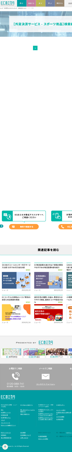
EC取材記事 (4, 415)
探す (41, 3)
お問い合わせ (24, 438)
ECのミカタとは (6, 432)
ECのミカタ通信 (43, 439)
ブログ (3, 420)
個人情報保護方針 (6, 438)
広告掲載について (25, 435)
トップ (1, 8)
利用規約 (3, 435)
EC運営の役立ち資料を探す (63, 413)
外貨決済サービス (22, 8)
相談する (31, 3)
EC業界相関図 (42, 436)
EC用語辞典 (59, 419)
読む (22, 3)
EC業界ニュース (6, 412)
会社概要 (23, 432)
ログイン (69, 432)
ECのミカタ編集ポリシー (8, 425)
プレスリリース (5, 423)
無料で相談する (26, 226)
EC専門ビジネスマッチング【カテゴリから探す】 (45, 414)
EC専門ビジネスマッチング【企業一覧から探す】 (45, 418)
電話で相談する (25, 414)
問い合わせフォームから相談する (27, 410)
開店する (60, 3)
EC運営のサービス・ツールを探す (45, 410)
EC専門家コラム (6, 417)
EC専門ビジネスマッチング (10, 8)
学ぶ (50, 3)
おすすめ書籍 (60, 416)
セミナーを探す (61, 410)
